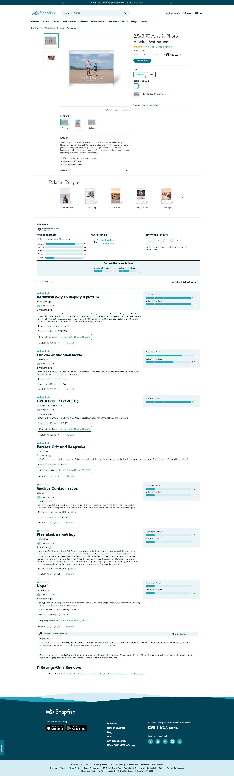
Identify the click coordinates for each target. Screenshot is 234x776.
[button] (106, 110)
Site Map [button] (53, 768)
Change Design (160, 94)
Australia (145, 765)
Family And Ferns (142, 207)
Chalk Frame (117, 207)
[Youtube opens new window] (173, 740)
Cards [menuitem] (56, 21)
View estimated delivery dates (145, 105)
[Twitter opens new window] (181, 740)
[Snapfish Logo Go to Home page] (43, 13)
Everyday (61, 28)
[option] (51, 40)
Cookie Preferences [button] (92, 768)
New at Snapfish (116, 727)
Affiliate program (116, 740)
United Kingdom (117, 765)
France (88, 765)
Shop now (137, 2)
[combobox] (95, 13)
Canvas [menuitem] (84, 21)
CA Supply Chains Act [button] (112, 768)
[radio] (136, 86)
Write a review (164, 46)
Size (135, 69)
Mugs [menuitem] (134, 21)
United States (132, 765)
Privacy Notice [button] (74, 768)
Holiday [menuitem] (35, 21)
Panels (33, 28)
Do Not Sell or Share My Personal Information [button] (165, 768)
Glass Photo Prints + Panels (118, 673)
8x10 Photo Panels (138, 673)
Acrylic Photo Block (47, 28)
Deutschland (76, 765)
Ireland (96, 765)
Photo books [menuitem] (69, 21)
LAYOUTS (64, 116)
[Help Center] (196, 13)
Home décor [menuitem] (97, 21)
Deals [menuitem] (144, 21)
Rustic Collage (92, 207)
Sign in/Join (174, 13)
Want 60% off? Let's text (121, 745)
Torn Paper (167, 207)
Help (109, 736)
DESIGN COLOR (141, 81)
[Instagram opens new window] (159, 740)
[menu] (126, 110)
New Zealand (157, 765)
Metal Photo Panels (97, 673)
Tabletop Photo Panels (79, 673)
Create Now (142, 60)
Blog (109, 732)
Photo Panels (63, 673)
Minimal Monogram (66, 207)
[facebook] (151, 740)
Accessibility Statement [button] (134, 768)
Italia (104, 765)
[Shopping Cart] (200, 13)
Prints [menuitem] (45, 21)
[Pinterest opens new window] (166, 740)
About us (112, 723)
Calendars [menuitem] (113, 21)
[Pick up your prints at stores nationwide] (152, 727)
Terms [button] (62, 768)
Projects (189, 13)
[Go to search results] (126, 13)
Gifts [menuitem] (125, 21)
